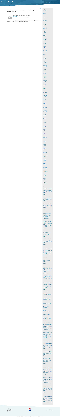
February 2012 (45, 132)
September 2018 (45, 39)
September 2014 (45, 95)
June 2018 (44, 43)
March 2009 (44, 179)
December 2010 (45, 151)
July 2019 (44, 31)
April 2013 (44, 118)
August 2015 (44, 81)
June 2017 (44, 57)
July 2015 (44, 83)
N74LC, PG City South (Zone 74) (47, 302)
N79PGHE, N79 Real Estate (46, 309)
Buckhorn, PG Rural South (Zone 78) (47, 205)
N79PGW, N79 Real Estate (46, 317)
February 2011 (45, 148)
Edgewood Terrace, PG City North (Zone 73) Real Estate (47, 233)
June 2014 (44, 99)
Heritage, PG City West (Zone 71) (47, 259)
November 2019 (45, 27)
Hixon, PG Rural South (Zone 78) (47, 267)
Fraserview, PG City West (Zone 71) (47, 240)
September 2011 (45, 138)
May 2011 (44, 144)
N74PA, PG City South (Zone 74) (47, 303)
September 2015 (45, 80)
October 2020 (45, 20)
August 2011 (44, 140)
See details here (15, 16)
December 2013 (45, 107)
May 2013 (44, 117)
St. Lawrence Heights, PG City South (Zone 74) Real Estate (47, 382)
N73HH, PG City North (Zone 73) (47, 299)
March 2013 (44, 119)
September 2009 (45, 171)
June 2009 (44, 175)
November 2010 (45, 152)
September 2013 (45, 111)
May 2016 (44, 72)
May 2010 (44, 160)
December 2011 (45, 134)
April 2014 (44, 102)
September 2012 (45, 122)
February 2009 (45, 181)
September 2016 (45, 66)
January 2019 (44, 36)
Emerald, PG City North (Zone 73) (47, 234)
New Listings (44, 13)
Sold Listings (44, 16)
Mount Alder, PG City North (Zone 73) (47, 294)
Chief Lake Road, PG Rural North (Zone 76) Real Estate (47, 218)
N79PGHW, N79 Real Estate (46, 311)
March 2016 (44, 74)
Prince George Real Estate (46, 355)
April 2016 (44, 73)
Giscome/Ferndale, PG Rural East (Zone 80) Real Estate (47, 246)
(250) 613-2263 (48, 2)
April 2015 (44, 87)
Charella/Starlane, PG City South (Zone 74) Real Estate (47, 216)
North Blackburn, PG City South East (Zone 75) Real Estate (47, 329)
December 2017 (45, 50)
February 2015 (45, 89)
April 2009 (44, 178)
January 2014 (44, 106)
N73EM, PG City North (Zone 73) (47, 298)
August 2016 (44, 68)
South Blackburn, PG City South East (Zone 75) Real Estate (47, 372)
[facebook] (7, 411)
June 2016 (44, 70)
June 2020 (44, 24)
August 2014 (44, 96)
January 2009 (44, 182)
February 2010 (45, 164)
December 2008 (45, 183)
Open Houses (44, 14)
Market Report (45, 293)
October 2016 (45, 65)
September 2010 (45, 155)
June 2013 (44, 115)
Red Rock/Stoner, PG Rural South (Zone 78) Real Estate (47, 361)
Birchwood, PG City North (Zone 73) (47, 198)
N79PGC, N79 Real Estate (46, 306)
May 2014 (44, 100)
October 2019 (45, 28)
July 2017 (44, 55)
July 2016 (44, 69)
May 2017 (44, 58)
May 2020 (44, 25)
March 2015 (44, 88)
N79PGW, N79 (45, 315)
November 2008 (45, 185)
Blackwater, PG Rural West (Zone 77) (47, 201)
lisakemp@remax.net (49, 2)
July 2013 (44, 114)
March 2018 (44, 47)
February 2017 (45, 62)
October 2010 (45, 153)
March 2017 (44, 61)
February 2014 (45, 104)
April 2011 (44, 145)
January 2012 (44, 133)
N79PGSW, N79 (45, 313)
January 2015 (44, 91)
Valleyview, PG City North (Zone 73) (47, 388)
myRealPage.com (31, 414)
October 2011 (45, 137)
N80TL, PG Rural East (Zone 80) (47, 318)
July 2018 (44, 42)
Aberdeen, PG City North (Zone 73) (47, 190)
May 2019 (44, 32)
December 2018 (45, 38)
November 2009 (45, 168)
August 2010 (44, 156)
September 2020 (45, 21)
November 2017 (45, 51)
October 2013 (45, 110)
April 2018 (44, 46)
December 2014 (45, 92)
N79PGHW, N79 (45, 310)
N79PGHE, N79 (45, 307)
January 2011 (44, 149)
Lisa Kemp (11, 2)
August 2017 (44, 54)
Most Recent (44, 19)
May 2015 (44, 85)
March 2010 (44, 163)
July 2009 (44, 174)
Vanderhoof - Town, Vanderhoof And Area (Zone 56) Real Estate (47, 394)
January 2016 (44, 77)
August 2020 (44, 23)
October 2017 (45, 53)
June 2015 (44, 84)
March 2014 (44, 103)
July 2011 (44, 141)
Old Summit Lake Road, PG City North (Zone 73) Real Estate (47, 341)
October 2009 (45, 170)
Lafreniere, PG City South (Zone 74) (47, 278)
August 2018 (44, 40)
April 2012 (44, 129)
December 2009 (45, 167)
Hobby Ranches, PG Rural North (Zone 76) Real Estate (47, 273)
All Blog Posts (45, 10)
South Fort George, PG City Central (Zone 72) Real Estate (47, 374)
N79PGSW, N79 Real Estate (46, 314)
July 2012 (44, 125)
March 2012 (44, 130)
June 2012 (44, 126)
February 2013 (45, 121)
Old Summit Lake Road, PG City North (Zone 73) (47, 339)
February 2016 (45, 76)
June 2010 (44, 159)
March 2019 (44, 35)
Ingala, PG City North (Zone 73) (47, 275)
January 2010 (44, 166)
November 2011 (45, 136)
